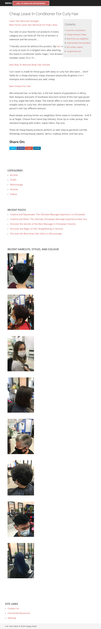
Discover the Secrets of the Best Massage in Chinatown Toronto (43, 223)
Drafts (13, 179)
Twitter (12, 148)
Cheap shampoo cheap (76, 34)
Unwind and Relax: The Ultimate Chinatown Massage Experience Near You (48, 219)
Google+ (29, 148)
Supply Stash (31, 626)
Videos (13, 194)
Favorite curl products (76, 30)
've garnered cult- (74, 51)
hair (59, 46)
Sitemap (12, 617)
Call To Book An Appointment (31, 3)
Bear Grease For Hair (20, 86)
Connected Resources (19, 613)
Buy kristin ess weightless (77, 38)
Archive (14, 175)
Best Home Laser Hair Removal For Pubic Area (33, 24)
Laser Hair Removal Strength (24, 21)
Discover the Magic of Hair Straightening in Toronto (36, 228)
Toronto (14, 189)
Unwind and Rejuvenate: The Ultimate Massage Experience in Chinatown (47, 214)
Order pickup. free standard (78, 43)
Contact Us (13, 608)
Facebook (20, 148)
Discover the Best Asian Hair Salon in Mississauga (36, 233)
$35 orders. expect (75, 47)
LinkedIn (37, 148)
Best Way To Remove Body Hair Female (29, 64)
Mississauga (16, 184)
